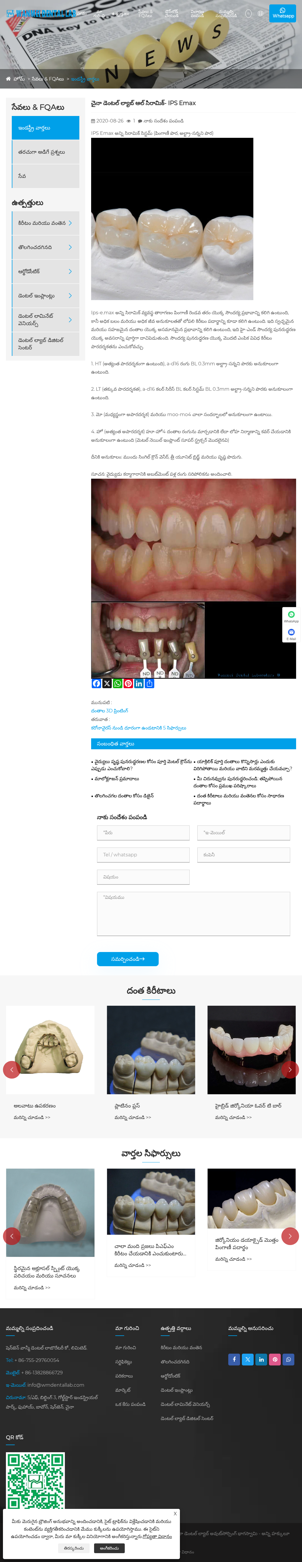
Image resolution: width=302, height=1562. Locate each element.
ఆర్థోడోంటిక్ (29, 271)
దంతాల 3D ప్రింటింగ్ (109, 711)
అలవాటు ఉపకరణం (35, 1106)
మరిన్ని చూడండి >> (32, 1117)
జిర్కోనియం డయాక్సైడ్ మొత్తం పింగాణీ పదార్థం (246, 1244)
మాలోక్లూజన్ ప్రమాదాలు (117, 778)
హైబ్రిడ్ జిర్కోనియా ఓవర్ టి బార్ (248, 1106)
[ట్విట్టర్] (248, 1359)
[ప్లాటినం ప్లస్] (151, 1050)
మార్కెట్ (122, 1390)
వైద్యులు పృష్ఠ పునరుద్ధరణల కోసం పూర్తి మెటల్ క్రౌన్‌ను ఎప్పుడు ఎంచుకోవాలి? (141, 765)
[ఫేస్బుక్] (234, 1359)
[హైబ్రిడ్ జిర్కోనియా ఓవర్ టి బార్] (252, 1050)
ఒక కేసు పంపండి (130, 1404)
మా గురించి (99, 13)
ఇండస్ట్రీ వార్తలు (85, 79)
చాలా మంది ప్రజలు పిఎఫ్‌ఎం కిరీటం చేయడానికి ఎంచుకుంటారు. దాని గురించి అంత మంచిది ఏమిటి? (149, 1250)
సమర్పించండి (128, 959)
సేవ (22, 176)
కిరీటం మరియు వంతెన (42, 223)
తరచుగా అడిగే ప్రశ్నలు (41, 152)
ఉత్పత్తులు (120, 13)
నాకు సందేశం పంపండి (164, 121)
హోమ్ (82, 13)
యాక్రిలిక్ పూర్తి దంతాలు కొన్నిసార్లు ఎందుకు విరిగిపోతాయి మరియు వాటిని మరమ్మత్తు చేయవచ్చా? (242, 765)
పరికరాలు (124, 1376)
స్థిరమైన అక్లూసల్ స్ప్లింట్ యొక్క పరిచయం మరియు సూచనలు (47, 1272)
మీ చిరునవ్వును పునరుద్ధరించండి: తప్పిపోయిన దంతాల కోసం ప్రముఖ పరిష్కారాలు (237, 782)
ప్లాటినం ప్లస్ (127, 1106)
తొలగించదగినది (35, 247)
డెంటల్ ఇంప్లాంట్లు (36, 295)
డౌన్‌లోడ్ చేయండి (171, 13)
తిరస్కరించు (74, 1548)
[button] (12, 1070)
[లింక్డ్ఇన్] (261, 1359)
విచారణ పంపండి (197, 13)
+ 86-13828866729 (42, 1372)
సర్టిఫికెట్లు (123, 1362)
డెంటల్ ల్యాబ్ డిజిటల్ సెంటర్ (40, 344)
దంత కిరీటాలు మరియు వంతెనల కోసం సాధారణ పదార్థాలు (238, 799)
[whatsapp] (288, 1359)
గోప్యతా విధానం (181, 1552)
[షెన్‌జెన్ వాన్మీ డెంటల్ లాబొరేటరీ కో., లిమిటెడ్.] (41, 13)
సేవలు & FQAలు (145, 13)
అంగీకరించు (109, 1548)
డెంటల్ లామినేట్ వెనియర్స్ (35, 320)
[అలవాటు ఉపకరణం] (50, 1050)
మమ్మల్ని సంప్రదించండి (226, 13)
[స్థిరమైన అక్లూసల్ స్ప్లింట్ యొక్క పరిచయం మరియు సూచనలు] (50, 1213)
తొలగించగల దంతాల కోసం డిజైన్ (124, 796)
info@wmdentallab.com (55, 1385)
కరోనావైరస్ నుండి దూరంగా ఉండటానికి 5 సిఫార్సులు (138, 728)
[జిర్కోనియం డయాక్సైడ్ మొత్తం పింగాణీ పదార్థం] (252, 1199)
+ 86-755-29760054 (36, 1360)
